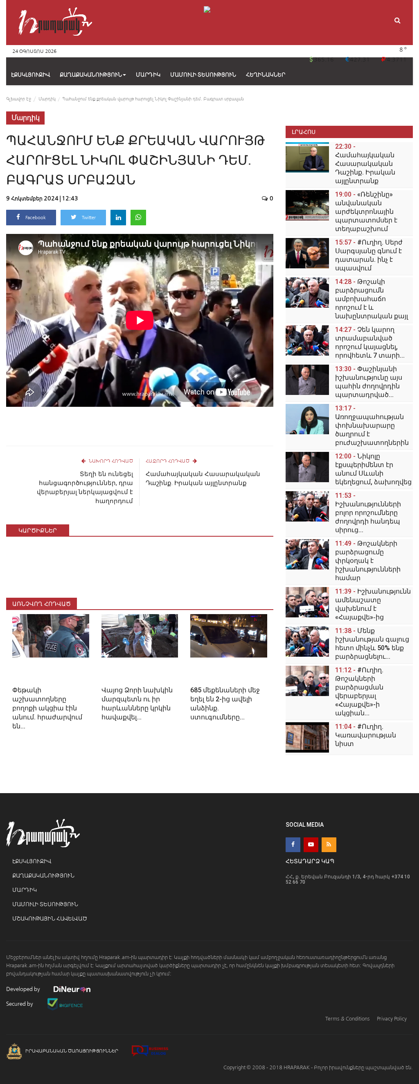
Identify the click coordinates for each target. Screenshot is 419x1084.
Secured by (20, 1003)
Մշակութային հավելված (49, 918)
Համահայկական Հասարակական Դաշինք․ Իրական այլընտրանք (203, 478)
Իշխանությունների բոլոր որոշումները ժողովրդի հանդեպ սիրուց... (368, 513)
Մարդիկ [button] (148, 74)
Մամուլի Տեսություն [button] (203, 74)
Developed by (23, 989)
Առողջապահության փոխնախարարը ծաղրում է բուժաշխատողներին (372, 425)
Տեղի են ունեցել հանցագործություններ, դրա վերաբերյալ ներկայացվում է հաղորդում (85, 487)
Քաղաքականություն (91, 74)
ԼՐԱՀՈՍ (303, 132)
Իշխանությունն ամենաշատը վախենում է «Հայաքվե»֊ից (373, 604)
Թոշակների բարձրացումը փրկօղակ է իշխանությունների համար (368, 561)
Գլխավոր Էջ (18, 99)
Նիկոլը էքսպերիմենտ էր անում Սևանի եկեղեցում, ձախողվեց (373, 469)
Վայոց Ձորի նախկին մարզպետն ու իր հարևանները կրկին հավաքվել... (137, 703)
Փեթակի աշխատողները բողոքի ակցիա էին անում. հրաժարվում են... (47, 708)
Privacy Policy (392, 1019)
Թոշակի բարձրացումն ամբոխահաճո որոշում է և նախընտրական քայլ (371, 299)
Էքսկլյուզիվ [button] (30, 74)
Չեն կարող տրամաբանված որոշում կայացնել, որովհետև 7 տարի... (370, 342)
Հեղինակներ (265, 74)
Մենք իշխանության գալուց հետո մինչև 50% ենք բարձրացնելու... (372, 643)
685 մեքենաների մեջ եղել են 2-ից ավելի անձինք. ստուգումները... (225, 703)
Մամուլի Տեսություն (45, 904)
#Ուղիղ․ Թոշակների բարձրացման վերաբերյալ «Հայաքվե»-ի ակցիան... (359, 691)
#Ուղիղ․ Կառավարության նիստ (365, 735)
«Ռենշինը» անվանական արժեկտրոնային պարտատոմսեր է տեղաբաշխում (366, 211)
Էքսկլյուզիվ (31, 861)
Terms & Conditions (347, 1019)
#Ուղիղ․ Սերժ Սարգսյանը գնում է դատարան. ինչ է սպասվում (369, 255)
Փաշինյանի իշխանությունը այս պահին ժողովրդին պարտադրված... (368, 382)
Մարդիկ (47, 99)
